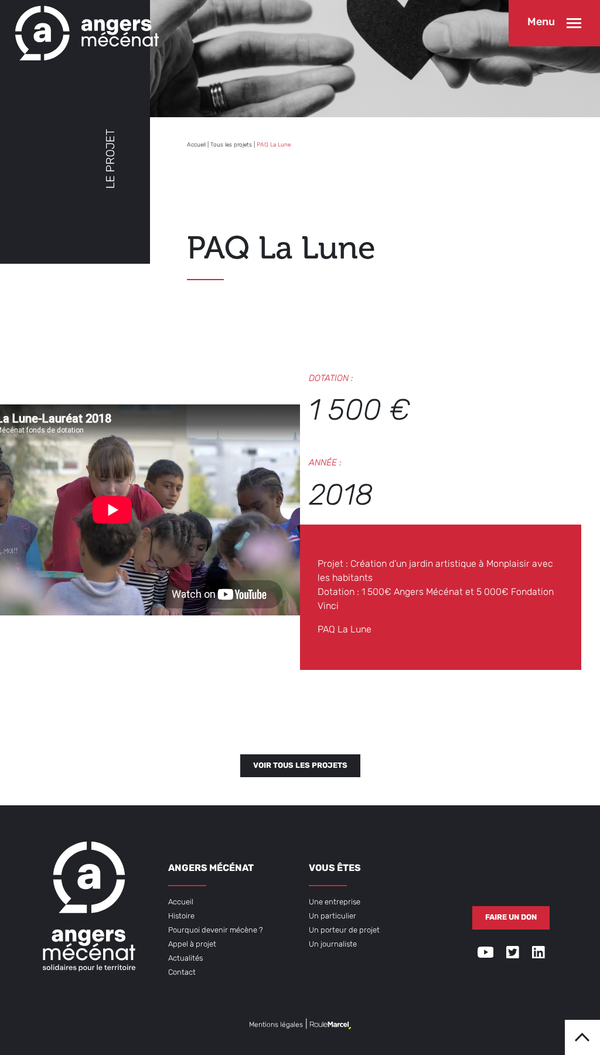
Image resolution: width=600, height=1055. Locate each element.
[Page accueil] (84, 30)
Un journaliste (333, 944)
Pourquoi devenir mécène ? (215, 930)
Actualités (185, 958)
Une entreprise (334, 902)
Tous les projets (231, 145)
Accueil (196, 145)
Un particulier (332, 916)
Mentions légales (276, 1025)
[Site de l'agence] (330, 1025)
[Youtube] (486, 954)
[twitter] (512, 955)
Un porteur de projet (344, 930)
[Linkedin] (538, 955)
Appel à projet (192, 944)
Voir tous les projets (300, 766)
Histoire (181, 916)
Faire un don (511, 917)
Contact (182, 972)
